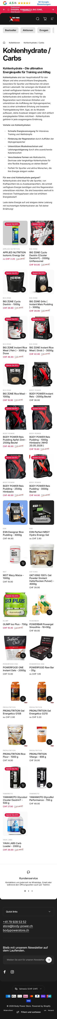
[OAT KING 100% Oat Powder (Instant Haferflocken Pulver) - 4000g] (41, 556)
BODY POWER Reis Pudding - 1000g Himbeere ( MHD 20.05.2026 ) (39, 441)
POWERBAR (34, 621)
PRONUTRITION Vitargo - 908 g (38, 755)
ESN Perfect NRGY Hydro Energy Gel (39, 533)
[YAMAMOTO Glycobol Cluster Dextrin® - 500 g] (15, 777)
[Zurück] (4, 9)
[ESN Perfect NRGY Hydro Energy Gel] (41, 512)
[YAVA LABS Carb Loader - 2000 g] (15, 824)
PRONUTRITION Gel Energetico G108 (13, 712)
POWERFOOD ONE (10, 664)
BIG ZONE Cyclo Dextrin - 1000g (12, 303)
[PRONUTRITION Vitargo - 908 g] (41, 734)
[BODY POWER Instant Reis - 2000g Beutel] (41, 374)
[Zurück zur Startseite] (4, 42)
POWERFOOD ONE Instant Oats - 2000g (14, 669)
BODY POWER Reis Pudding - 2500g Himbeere (13, 488)
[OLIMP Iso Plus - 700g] (15, 605)
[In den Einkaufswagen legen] (49, 240)
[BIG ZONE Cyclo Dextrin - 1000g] (15, 282)
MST (4, 572)
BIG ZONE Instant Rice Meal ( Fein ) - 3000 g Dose (15, 350)
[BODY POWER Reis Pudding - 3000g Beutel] (41, 466)
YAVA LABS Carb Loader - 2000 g (12, 845)
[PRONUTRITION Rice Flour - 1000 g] (15, 734)
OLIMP (5, 621)
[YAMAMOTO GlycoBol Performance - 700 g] (41, 777)
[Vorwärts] (53, 9)
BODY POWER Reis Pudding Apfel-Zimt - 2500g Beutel (14, 439)
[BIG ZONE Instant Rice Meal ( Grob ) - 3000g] (41, 328)
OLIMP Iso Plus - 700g (15, 624)
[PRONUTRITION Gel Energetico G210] (41, 691)
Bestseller (10, 30)
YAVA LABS (7, 840)
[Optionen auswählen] (23, 240)
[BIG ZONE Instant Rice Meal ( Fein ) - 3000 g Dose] (15, 328)
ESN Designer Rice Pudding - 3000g (13, 533)
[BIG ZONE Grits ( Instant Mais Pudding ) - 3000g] (41, 282)
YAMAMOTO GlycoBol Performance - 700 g (41, 798)
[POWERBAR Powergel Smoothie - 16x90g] (41, 605)
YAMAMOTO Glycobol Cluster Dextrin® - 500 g (15, 800)
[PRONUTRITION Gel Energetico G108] (15, 691)
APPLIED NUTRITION (11, 249)
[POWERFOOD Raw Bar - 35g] (41, 648)
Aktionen (28, 30)
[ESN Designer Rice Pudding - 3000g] (15, 512)
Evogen (44, 30)
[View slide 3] (32, 891)
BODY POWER (35, 390)
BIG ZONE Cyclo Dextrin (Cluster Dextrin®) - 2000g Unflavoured (39, 257)
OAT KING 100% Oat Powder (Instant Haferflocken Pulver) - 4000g (41, 579)
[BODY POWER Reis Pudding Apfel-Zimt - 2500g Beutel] (15, 417)
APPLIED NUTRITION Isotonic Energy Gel (14, 254)
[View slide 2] (28, 891)
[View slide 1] (25, 891)
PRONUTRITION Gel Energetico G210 (40, 712)
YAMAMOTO (8, 793)
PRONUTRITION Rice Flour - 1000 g (14, 755)
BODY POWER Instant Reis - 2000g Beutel (41, 395)
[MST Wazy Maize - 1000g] (15, 556)
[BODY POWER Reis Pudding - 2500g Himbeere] (15, 466)
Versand (51, 1010)
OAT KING (33, 572)
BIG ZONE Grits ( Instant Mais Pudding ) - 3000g (41, 304)
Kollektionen (14, 42)
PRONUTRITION (9, 707)
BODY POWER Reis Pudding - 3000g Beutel (39, 488)
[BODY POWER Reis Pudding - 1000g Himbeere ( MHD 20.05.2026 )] (41, 417)
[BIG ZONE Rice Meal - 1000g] (15, 374)
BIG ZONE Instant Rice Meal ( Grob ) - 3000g (41, 349)
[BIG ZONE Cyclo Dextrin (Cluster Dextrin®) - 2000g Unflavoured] (41, 233)
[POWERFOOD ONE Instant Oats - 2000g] (15, 648)
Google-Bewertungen (44, 3)
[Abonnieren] (49, 960)
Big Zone (33, 249)
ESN (4, 528)
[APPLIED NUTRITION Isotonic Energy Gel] (15, 233)
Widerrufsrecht (9, 1010)
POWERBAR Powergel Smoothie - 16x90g (41, 626)
